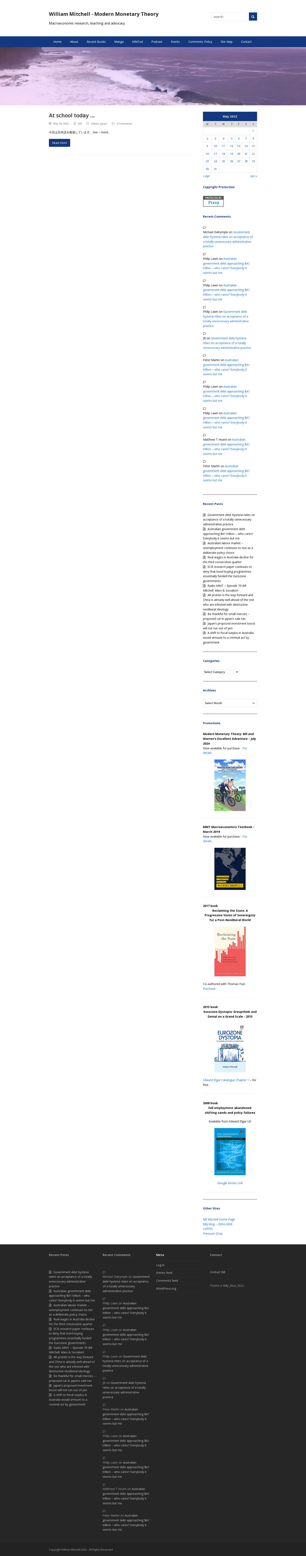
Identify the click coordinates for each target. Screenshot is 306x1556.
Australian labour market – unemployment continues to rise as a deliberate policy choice (228, 548)
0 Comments (124, 123)
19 (231, 153)
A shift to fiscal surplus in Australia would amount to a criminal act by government (228, 637)
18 (223, 153)
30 (207, 168)
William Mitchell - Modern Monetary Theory (104, 13)
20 (238, 153)
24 (215, 161)
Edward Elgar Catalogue (219, 1080)
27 (238, 161)
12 (231, 146)
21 (246, 153)
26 (231, 161)
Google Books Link (230, 1183)
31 (215, 168)
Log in (160, 1265)
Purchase (209, 989)
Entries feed (164, 1273)
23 (207, 161)
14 (246, 146)
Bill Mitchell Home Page (219, 1219)
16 (207, 153)
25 (223, 161)
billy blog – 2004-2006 (217, 1224)
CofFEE (208, 1229)
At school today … (72, 115)
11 (223, 146)
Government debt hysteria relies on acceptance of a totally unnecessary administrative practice (227, 343)
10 (215, 146)
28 (246, 161)
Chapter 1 (242, 1080)
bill (80, 123)
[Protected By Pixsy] (213, 205)
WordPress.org (166, 1288)
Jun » (254, 176)
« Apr (206, 176)
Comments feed (167, 1281)
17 (215, 153)
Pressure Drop (213, 1233)
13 (238, 146)
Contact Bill (217, 1272)
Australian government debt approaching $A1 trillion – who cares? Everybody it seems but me (228, 533)
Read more (59, 143)
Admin (95, 123)
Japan (103, 123)
